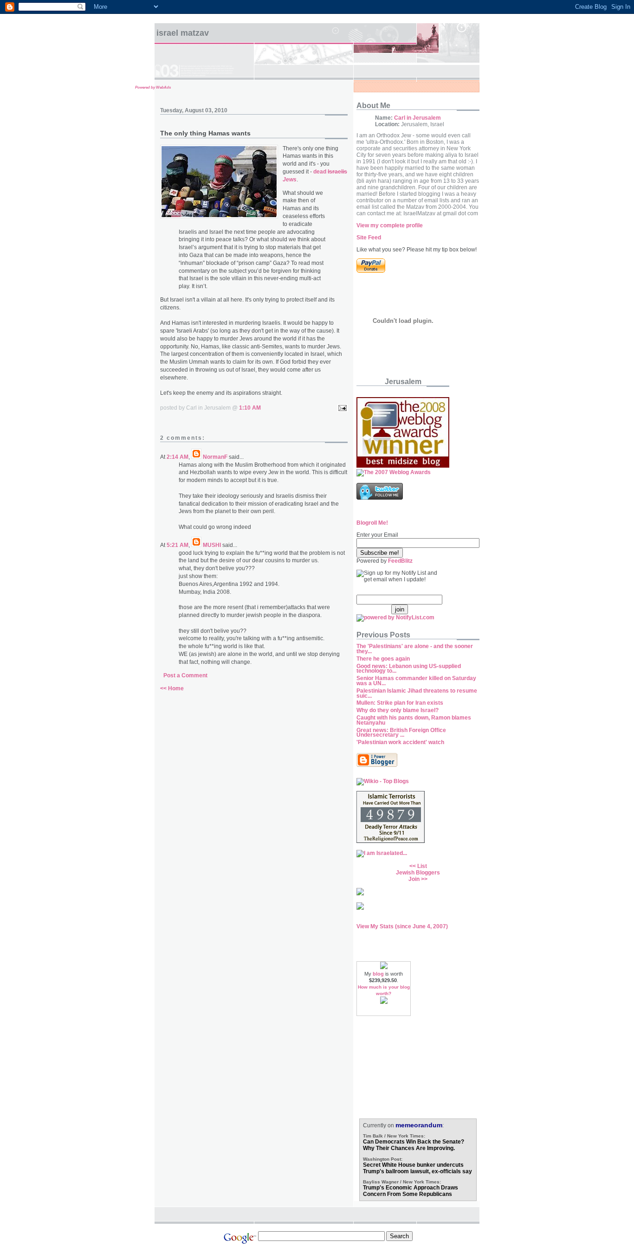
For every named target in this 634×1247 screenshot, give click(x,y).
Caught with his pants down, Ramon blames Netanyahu (413, 720)
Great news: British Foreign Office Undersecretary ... (401, 733)
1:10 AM (250, 408)
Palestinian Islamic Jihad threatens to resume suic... (416, 693)
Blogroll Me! (372, 523)
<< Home (172, 688)
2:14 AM (177, 457)
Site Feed (368, 237)
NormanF (215, 457)
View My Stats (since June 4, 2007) (402, 926)
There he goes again (383, 659)
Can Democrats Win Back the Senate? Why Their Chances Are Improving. (413, 1144)
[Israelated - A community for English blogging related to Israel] (381, 853)
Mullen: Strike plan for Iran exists (399, 703)
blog (378, 974)
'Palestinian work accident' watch (400, 742)
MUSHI (212, 545)
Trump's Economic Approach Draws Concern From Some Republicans (410, 1190)
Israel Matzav (182, 33)
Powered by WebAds (153, 87)
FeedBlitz (400, 561)
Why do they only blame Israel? (397, 710)
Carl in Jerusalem (417, 118)
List (422, 866)
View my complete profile (389, 225)
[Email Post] (341, 408)
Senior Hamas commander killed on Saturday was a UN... (416, 681)
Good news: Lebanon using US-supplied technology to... (408, 669)
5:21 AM (177, 545)
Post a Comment (185, 675)
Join (414, 879)
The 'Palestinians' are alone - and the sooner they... (414, 649)
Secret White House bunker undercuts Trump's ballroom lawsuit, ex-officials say (417, 1168)
